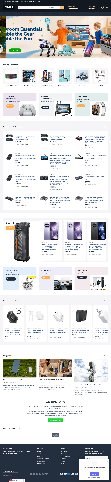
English (15, 480)
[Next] (107, 76)
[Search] (62, 7)
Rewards (63, 458)
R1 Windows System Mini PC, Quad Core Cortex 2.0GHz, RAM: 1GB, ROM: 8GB (95, 178)
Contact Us (80, 14)
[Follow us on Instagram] (37, 474)
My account (91, 8)
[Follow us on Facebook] (31, 474)
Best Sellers (35, 14)
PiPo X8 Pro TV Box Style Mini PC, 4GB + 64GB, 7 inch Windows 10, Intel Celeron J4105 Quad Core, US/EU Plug (95, 158)
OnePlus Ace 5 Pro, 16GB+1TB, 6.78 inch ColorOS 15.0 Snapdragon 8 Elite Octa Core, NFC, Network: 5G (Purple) (50, 247)
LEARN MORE (9, 50)
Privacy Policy (40, 456)
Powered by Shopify (8, 477)
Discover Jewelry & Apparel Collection (52, 379)
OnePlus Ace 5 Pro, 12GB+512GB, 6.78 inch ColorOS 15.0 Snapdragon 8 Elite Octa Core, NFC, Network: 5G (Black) (98, 247)
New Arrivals (23, 14)
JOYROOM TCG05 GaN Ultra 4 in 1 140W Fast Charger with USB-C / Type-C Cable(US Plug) (81, 330)
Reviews (44, 14)
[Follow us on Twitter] (34, 474)
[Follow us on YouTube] (40, 474)
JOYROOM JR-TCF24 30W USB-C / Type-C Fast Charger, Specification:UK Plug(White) (58, 330)
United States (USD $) (9, 471)
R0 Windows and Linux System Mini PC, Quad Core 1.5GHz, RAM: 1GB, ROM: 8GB (25, 199)
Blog (72, 14)
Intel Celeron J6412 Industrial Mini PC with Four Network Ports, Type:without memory (25, 137)
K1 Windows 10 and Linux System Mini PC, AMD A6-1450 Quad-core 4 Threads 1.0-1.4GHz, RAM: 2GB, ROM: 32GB (25, 179)
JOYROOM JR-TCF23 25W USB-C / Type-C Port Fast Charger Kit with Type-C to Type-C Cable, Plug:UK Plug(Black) (13, 331)
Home (5, 14)
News (62, 463)
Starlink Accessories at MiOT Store (14, 380)
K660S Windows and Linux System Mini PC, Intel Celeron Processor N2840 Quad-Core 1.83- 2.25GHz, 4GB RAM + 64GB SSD (94, 200)
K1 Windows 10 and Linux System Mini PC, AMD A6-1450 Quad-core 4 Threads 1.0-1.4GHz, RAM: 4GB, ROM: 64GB (25, 158)
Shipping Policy (41, 463)
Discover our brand (55, 420)
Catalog (12, 14)
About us (39, 451)
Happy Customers (65, 456)
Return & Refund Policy (43, 458)
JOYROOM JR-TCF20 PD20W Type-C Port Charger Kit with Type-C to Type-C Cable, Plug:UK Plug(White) (35, 331)
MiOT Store (17, 134)
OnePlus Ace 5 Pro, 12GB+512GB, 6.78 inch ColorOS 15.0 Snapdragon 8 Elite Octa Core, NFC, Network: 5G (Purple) (74, 247)
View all (106, 127)
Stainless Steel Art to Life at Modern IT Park (89, 385)
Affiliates (65, 14)
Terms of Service (41, 461)
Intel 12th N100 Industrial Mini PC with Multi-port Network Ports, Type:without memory (59, 137)
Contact (39, 454)
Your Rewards (54, 14)
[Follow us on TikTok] (43, 474)
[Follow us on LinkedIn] (46, 474)
